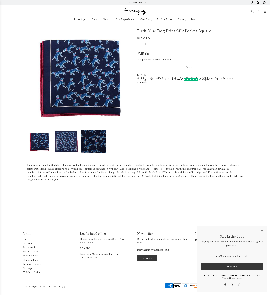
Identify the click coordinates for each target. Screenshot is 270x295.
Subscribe (147, 258)
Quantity (143, 38)
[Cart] (265, 11)
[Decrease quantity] (140, 44)
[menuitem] (80, 19)
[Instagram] (264, 2)
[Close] (262, 231)
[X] (258, 2)
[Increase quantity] (151, 44)
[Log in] (259, 11)
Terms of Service (229, 278)
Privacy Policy (251, 275)
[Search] (252, 11)
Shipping (142, 59)
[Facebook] (252, 2)
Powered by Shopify (57, 286)
